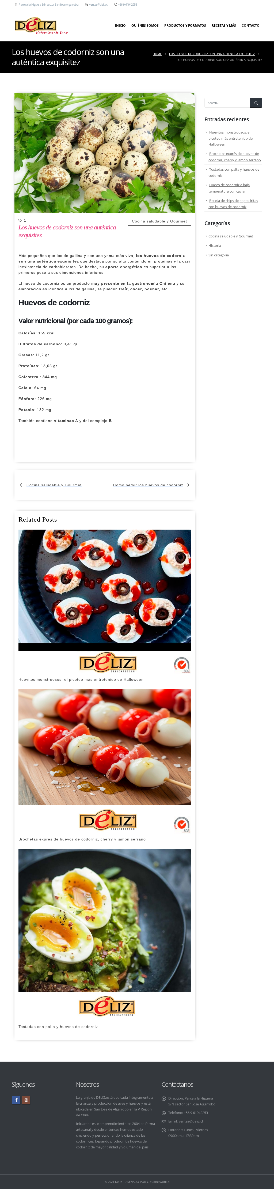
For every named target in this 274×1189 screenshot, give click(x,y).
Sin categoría (218, 255)
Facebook (16, 1100)
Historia (214, 245)
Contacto (251, 25)
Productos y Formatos (185, 25)
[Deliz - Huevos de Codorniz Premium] (41, 25)
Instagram (26, 1100)
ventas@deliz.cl (98, 4)
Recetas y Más (224, 25)
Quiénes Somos (145, 25)
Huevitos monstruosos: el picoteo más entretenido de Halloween (230, 138)
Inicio (120, 25)
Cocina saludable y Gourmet (159, 221)
